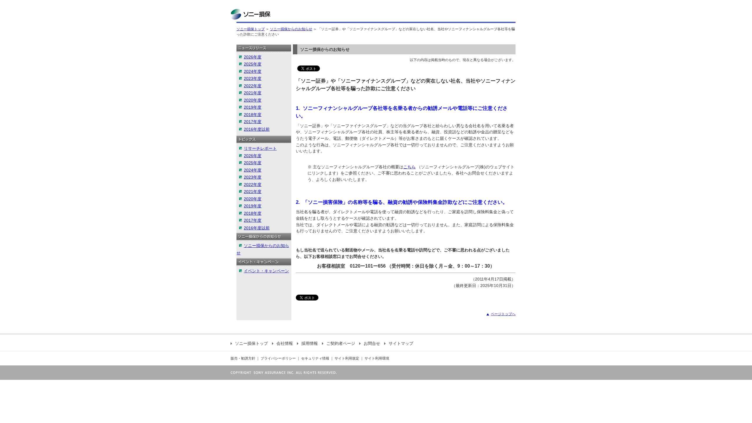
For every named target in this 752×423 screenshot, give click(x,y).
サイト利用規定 (347, 358)
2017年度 (252, 121)
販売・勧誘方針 (243, 358)
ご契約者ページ (340, 343)
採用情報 (309, 343)
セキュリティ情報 (315, 358)
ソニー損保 (251, 14)
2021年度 (252, 92)
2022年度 (252, 85)
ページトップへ (503, 314)
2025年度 (252, 64)
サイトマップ (401, 343)
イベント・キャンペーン (266, 270)
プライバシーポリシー (278, 358)
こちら (409, 166)
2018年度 (252, 114)
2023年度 (252, 78)
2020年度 (252, 100)
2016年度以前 (257, 129)
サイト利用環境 (377, 358)
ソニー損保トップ (250, 29)
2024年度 (252, 71)
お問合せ (372, 343)
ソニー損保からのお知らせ (291, 29)
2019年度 (252, 107)
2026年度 (252, 57)
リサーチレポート (260, 148)
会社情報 (284, 343)
